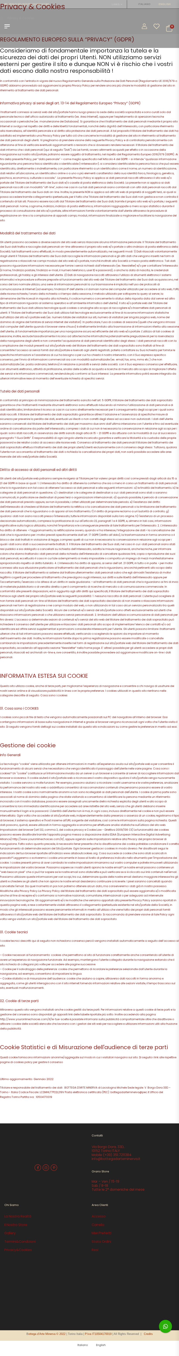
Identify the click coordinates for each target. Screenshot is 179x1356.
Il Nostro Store (15, 1224)
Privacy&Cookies (18, 1250)
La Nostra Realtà (17, 1216)
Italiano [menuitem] (144, 4)
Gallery (10, 1233)
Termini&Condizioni (20, 1241)
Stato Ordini (101, 1241)
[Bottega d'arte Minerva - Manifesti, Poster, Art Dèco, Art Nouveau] (28, 28)
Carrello (98, 1224)
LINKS (116, 4)
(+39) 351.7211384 (117, 1155)
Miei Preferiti (101, 1233)
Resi (95, 1250)
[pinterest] (54, 1167)
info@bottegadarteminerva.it (116, 1158)
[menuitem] (142, 4)
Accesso (99, 1216)
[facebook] (37, 1167)
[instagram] (46, 1167)
